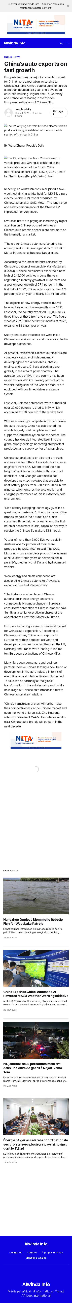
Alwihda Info (14, 43)
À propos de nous (52, 1252)
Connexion (15, 1252)
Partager (58, 112)
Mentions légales (36, 1257)
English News (12, 57)
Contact (32, 1252)
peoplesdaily (23, 109)
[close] (68, 6)
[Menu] (67, 43)
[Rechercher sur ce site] (61, 43)
